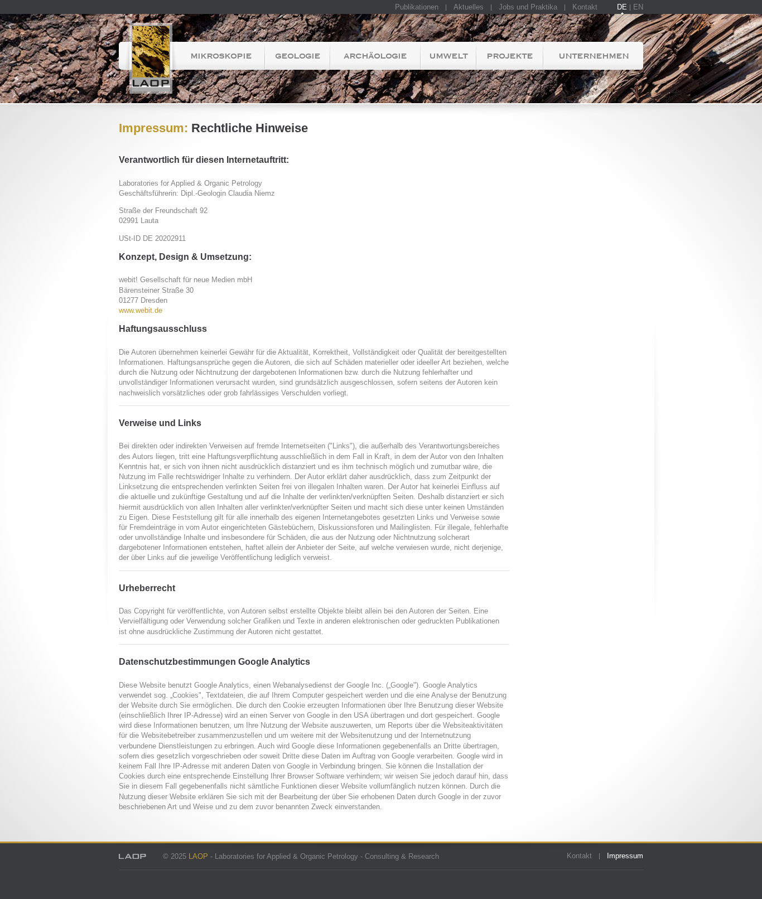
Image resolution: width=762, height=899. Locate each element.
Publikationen (416, 7)
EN (638, 7)
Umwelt (448, 56)
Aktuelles (469, 7)
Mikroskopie (221, 56)
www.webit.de (140, 310)
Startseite (148, 56)
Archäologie (375, 56)
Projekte (509, 56)
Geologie (297, 56)
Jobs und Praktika (528, 7)
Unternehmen (593, 56)
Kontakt (584, 7)
